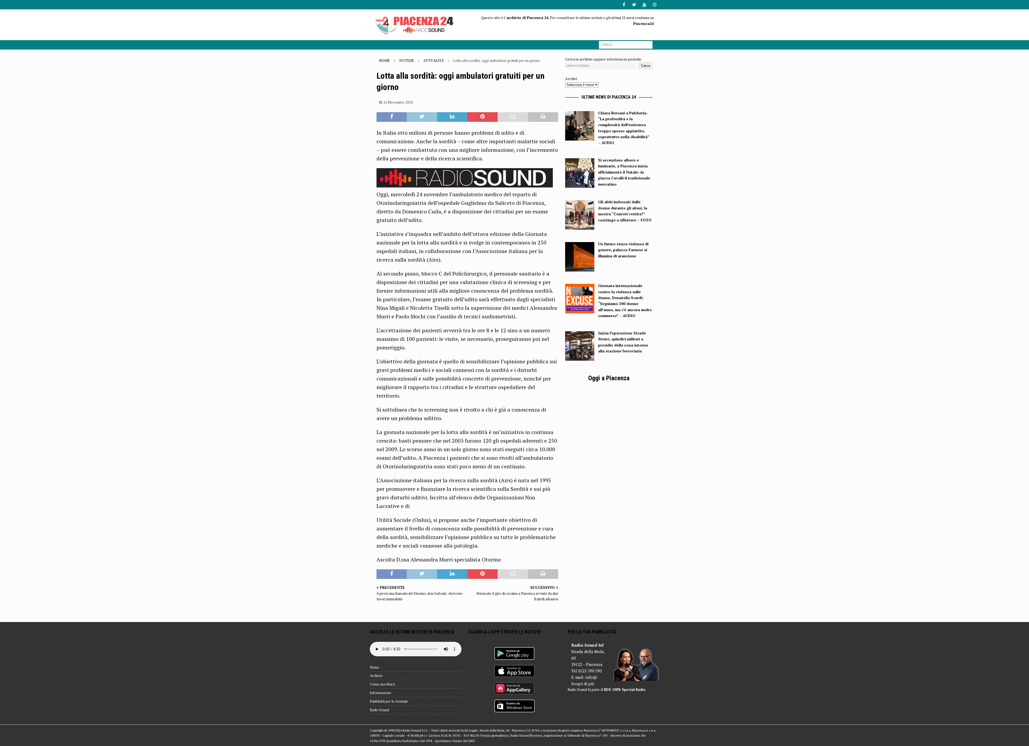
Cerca (645, 66)
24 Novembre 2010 (398, 102)
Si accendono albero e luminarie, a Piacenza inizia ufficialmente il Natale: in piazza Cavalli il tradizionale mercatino (624, 172)
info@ (591, 677)
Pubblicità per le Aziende (389, 701)
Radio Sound (379, 709)
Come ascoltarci (382, 684)
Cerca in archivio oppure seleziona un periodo (603, 59)
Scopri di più (582, 683)
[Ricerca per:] (626, 44)
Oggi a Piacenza (608, 378)
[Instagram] (654, 4)
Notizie (406, 60)
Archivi (571, 78)
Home (374, 667)
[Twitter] (634, 4)
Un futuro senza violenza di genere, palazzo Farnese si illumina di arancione (623, 249)
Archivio (376, 675)
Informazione (380, 692)
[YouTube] (644, 4)
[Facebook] (624, 4)
